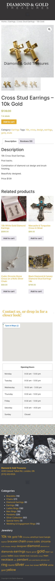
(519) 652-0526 (8, 474)
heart (47, 552)
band (41, 537)
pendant (22, 559)
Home (4, 21)
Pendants (10, 514)
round (11, 565)
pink (30, 560)
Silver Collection (14, 517)
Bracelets (10, 496)
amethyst (34, 537)
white (43, 565)
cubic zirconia (42, 541)
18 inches (26, 537)
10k (27, 129)
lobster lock (25, 556)
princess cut (45, 560)
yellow (11, 570)
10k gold (12, 536)
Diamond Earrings (15, 502)
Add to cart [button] (8, 238)
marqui (40, 556)
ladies (10, 555)
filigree (28, 552)
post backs (36, 560)
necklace (7, 559)
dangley (7, 546)
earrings (48, 129)
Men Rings (11, 511)
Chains (9, 499)
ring (4, 565)
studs (9, 133)
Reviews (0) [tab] (26, 141)
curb (2, 546)
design (40, 129)
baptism (4, 542)
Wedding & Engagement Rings (20, 523)
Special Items (12, 520)
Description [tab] (10, 141)
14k (20, 536)
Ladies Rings (12, 508)
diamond (33, 546)
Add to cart (8, 121)
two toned (34, 565)
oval (15, 560)
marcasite (34, 556)
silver (19, 564)
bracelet (13, 541)
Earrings (11, 21)
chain (22, 541)
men (45, 555)
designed (21, 546)
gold (3, 133)
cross (33, 129)
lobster (16, 556)
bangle (47, 537)
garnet (34, 552)
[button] (27, 14)
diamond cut (44, 546)
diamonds (7, 551)
